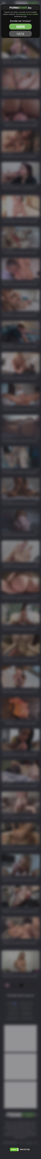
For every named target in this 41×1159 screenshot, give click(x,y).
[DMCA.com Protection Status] (20, 1149)
